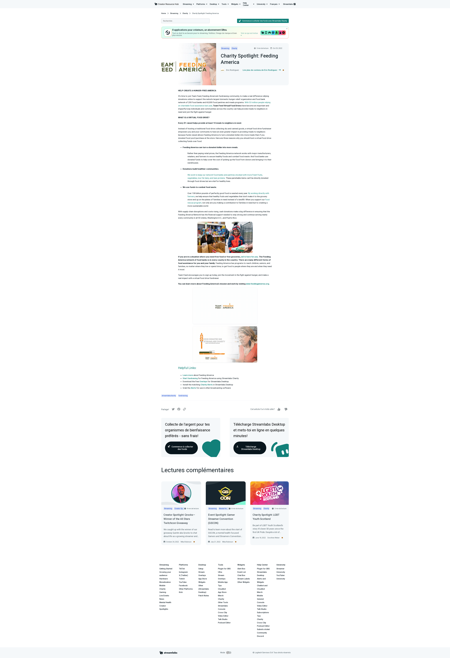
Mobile (162, 585)
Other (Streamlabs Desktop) (203, 588)
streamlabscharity (169, 396)
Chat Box (241, 575)
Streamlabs (288, 4)
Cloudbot (222, 589)
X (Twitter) (183, 575)
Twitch (182, 579)
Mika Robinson (186, 542)
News (161, 599)
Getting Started (165, 569)
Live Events (164, 596)
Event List (241, 572)
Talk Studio (222, 619)
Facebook (183, 585)
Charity (185, 13)
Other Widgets (243, 582)
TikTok (182, 569)
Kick (181, 592)
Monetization (165, 582)
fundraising (183, 396)
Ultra (220, 572)
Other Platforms (186, 589)
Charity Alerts (207, 384)
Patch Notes (203, 596)
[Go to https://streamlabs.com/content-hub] (166, 4)
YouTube (182, 582)
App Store (202, 579)
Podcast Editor (224, 623)
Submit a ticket (263, 629)
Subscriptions (263, 612)
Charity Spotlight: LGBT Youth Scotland (266, 516)
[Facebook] (178, 410)
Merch (220, 596)
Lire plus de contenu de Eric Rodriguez (260, 70)
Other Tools (223, 602)
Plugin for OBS (224, 569)
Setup (200, 569)
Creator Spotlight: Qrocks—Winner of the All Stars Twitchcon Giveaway (179, 518)
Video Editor (223, 616)
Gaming (162, 592)
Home (163, 13)
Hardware (163, 579)
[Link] (184, 409)
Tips (220, 585)
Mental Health (165, 602)
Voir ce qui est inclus (249, 33)
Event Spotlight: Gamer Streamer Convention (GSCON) (221, 518)
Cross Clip (222, 612)
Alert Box (241, 569)
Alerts (193, 388)
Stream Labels (243, 579)
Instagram (183, 572)
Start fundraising (190, 378)
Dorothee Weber (274, 538)
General (260, 599)
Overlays (203, 381)
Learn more (188, 375)
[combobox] (185, 21)
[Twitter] (173, 410)
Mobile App (223, 582)
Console (260, 602)
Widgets (201, 582)
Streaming (174, 13)
